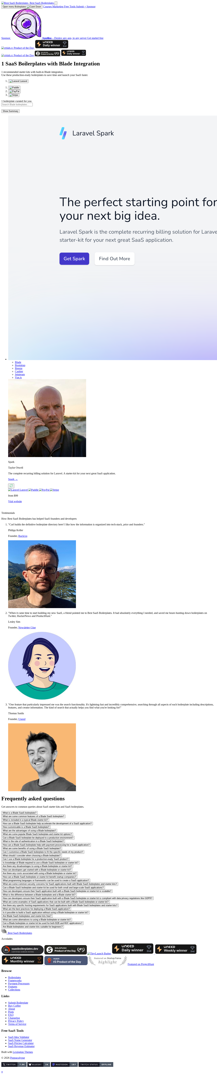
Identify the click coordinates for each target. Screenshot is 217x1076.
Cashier (19, 371)
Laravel (23, 81)
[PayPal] (14, 91)
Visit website (15, 501)
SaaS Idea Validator (18, 1037)
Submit (81, 6)
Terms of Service (17, 1024)
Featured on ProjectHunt (141, 964)
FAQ (11, 1014)
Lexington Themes (23, 1052)
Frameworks (15, 980)
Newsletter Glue (27, 627)
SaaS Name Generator (20, 1040)
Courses (47, 6)
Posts (11, 1011)
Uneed (21, 719)
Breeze (18, 368)
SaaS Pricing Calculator (21, 1043)
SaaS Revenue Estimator (21, 1046)
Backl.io (22, 536)
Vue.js (18, 377)
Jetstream (20, 374)
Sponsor (91, 6)
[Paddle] (14, 88)
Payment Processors (18, 983)
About (11, 1008)
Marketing (58, 6)
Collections (14, 989)
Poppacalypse (17, 1057)
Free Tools (70, 6)
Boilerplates (15, 6)
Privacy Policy (16, 1021)
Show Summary (10, 111)
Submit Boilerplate (18, 1002)
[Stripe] (13, 95)
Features (12, 986)
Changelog (14, 1017)
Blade (18, 362)
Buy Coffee (14, 1005)
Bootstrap (20, 365)
